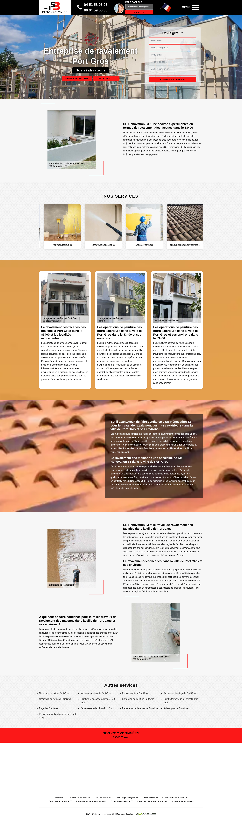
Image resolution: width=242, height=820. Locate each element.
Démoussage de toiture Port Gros (97, 708)
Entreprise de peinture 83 (122, 801)
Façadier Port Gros (48, 708)
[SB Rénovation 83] (55, 7)
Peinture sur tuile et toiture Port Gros (140, 708)
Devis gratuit (106, 78)
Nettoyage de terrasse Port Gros (55, 699)
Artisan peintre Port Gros (176, 708)
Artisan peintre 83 (150, 798)
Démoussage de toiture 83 (60, 801)
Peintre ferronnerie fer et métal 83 (91, 801)
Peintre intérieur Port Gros (135, 693)
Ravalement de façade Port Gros (180, 693)
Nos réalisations (90, 70)
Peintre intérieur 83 (104, 798)
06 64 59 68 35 (95, 10)
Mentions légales (124, 814)
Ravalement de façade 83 (80, 798)
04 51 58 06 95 (95, 5)
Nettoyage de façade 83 (127, 798)
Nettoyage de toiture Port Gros (54, 693)
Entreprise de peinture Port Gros (138, 699)
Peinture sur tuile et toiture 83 (175, 798)
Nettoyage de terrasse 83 (182, 801)
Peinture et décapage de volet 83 (152, 801)
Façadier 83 (59, 798)
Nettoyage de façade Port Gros (96, 693)
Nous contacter (77, 78)
